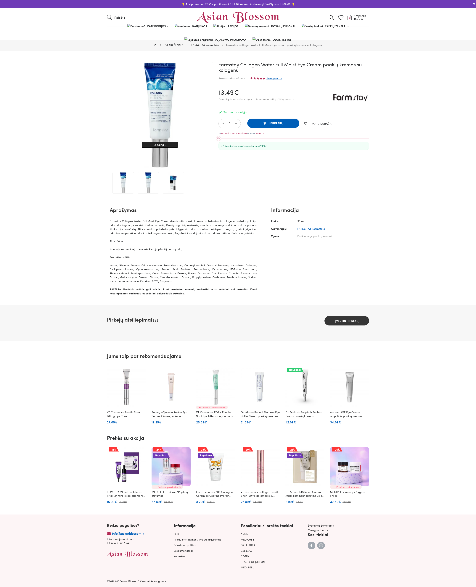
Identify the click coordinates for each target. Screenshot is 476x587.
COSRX (245, 556)
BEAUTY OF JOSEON (253, 562)
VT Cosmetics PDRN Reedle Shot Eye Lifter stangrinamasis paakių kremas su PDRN (215, 416)
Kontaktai (179, 556)
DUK (176, 534)
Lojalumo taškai (183, 550)
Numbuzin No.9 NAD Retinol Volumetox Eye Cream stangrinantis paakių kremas (393, 416)
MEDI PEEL (247, 567)
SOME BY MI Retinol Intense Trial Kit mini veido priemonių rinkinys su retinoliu (125, 495)
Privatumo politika (185, 545)
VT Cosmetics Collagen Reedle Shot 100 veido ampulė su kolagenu (260, 495)
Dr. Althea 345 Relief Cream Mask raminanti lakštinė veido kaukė (304, 495)
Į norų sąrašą (321, 124)
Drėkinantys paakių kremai (314, 236)
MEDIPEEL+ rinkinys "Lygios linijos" (347, 494)
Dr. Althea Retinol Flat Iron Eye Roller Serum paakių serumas (260, 414)
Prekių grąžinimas (210, 539)
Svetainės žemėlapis (321, 525)
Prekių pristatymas (185, 539)
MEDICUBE (247, 539)
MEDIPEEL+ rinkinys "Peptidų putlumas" (170, 494)
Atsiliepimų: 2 (274, 78)
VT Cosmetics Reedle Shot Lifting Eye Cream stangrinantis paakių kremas (125, 416)
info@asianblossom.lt (128, 533)
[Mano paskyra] (331, 16)
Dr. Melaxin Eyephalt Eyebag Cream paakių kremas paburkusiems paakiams (303, 416)
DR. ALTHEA (248, 545)
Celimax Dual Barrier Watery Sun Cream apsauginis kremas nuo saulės (438, 495)
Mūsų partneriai (318, 530)
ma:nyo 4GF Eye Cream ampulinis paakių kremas (346, 414)
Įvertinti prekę (346, 321)
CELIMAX (246, 550)
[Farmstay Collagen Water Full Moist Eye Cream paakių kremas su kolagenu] (123, 182)
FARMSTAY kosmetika (311, 229)
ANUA (244, 534)
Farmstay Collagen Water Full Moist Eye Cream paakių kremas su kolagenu (438, 416)
